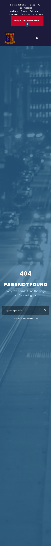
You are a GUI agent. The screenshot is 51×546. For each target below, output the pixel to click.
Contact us (13, 14)
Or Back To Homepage (26, 318)
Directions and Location (32, 14)
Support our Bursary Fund (27, 20)
